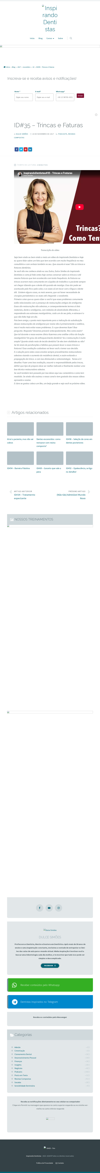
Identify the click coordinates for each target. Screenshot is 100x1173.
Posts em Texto (21, 1075)
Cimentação (20, 1050)
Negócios (18, 1068)
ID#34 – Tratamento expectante (24, 495)
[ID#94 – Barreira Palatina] (20, 453)
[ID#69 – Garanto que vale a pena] (49, 453)
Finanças (18, 1061)
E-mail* (38, 91)
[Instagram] (58, 908)
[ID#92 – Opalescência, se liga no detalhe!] (79, 453)
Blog (41, 38)
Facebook (48, 965)
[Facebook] (39, 908)
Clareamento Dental (23, 1054)
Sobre (60, 38)
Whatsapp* (60, 91)
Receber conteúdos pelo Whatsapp (40, 985)
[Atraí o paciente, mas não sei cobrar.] (20, 423)
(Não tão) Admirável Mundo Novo (71, 495)
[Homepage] (50, 19)
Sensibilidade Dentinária (25, 1086)
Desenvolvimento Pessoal (25, 1058)
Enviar (80, 96)
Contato (61, 1163)
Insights (18, 1065)
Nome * (17, 91)
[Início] (50, 1149)
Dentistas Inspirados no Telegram (39, 1001)
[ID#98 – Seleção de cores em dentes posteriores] (79, 423)
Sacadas (18, 1082)
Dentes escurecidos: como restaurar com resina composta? (48, 443)
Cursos (49, 38)
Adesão (17, 1047)
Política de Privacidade (44, 1163)
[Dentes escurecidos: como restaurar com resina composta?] (49, 423)
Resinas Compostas (23, 1079)
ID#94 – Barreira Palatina (18, 468)
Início (32, 38)
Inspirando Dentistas (33, 1156)
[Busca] (68, 36)
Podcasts (62, 134)
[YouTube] (49, 908)
